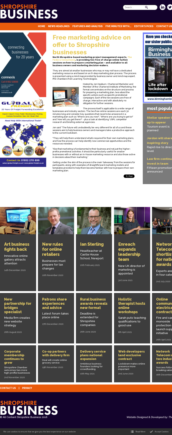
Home (41, 26)
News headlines (59, 26)
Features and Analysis (87, 26)
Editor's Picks (143, 26)
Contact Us (164, 26)
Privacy (27, 388)
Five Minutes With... (118, 26)
